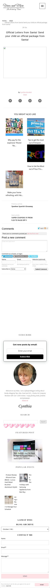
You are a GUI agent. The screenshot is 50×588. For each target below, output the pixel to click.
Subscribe (25, 357)
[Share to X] (10, 100)
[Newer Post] (25, 211)
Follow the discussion (46, 228)
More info (8, 586)
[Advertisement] (25, 305)
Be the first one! (32, 234)
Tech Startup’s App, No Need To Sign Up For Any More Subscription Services (24, 455)
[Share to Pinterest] (40, 100)
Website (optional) (38, 259)
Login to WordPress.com (20, 256)
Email (19, 259)
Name (4, 259)
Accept (42, 584)
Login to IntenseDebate (7, 256)
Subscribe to (6, 269)
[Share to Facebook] (20, 100)
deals (25, 95)
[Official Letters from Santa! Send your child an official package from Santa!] (30, 100)
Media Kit (25, 400)
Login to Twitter (33, 256)
